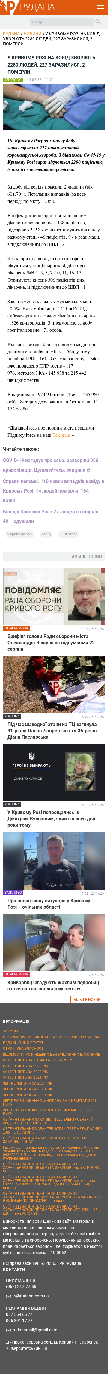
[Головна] (10, 14)
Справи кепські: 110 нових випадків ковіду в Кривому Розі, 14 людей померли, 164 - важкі (53, 490)
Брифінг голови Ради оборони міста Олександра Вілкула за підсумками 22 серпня (51, 643)
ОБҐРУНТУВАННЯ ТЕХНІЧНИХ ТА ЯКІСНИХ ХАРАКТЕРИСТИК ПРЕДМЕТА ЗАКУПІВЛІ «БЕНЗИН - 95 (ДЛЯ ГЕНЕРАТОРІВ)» (50, 1210)
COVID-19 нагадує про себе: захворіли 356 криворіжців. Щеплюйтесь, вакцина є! (50, 465)
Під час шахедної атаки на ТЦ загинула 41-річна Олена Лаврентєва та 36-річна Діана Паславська (52, 731)
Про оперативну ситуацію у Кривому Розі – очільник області (49, 904)
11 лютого (68, 534)
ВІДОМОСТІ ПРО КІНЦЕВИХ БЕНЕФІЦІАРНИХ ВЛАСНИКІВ (51, 1054)
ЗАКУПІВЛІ (12, 1031)
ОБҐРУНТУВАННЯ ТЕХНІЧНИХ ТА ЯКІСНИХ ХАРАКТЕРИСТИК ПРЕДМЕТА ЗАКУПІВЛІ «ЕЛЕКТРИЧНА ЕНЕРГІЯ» (51, 1167)
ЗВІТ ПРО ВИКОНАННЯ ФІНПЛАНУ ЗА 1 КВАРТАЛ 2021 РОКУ (50, 1102)
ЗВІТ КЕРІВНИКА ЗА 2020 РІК (27, 1089)
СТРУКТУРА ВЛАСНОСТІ (23, 1048)
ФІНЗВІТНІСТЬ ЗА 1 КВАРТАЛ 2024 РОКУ (37, 1060)
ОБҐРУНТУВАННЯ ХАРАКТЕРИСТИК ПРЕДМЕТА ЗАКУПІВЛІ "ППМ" (44, 1140)
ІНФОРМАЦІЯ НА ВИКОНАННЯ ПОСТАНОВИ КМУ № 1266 (51, 1037)
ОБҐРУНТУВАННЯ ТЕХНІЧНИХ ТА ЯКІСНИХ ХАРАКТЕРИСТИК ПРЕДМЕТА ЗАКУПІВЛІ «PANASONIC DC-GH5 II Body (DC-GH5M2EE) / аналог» (53, 1197)
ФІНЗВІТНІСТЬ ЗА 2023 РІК (25, 1066)
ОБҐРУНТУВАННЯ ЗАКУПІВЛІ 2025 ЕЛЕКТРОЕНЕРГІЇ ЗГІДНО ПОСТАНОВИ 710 (48, 1121)
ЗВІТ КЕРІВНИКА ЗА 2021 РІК (27, 1083)
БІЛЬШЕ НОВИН (87, 1000)
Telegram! (62, 435)
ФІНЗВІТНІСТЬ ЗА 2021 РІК (25, 1077)
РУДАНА (37, 7)
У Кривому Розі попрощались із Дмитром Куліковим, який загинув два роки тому (51, 819)
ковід (46, 534)
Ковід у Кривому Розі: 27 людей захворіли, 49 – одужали (51, 516)
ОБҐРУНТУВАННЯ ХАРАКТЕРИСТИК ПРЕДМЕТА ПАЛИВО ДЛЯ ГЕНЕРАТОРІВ (52, 1130)
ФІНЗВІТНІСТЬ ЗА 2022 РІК (25, 1072)
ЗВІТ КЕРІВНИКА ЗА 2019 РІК (27, 1095)
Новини (32, 33)
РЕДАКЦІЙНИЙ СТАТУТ (23, 1043)
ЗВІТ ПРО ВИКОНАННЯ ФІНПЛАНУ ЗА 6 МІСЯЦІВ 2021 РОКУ (49, 1112)
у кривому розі (20, 534)
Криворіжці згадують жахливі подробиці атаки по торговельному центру (54, 986)
